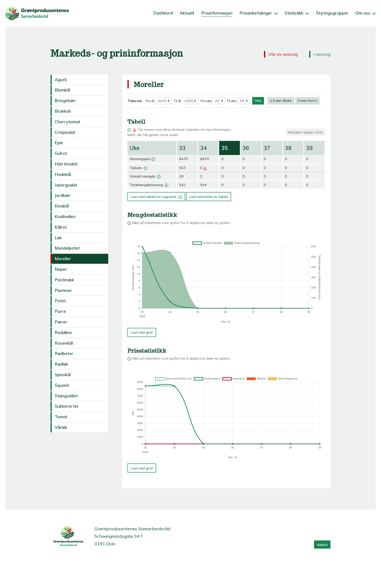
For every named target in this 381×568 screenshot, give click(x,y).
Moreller (63, 258)
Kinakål (62, 206)
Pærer (61, 322)
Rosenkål (64, 343)
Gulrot (61, 153)
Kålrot (61, 227)
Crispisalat (65, 132)
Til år (177, 101)
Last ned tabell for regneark (156, 195)
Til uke (231, 101)
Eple (59, 142)
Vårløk (61, 427)
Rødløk (61, 364)
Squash (62, 385)
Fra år (150, 101)
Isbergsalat (66, 185)
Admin (322, 544)
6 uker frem (306, 101)
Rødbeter (64, 353)
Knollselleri (65, 216)
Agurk (61, 79)
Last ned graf (142, 332)
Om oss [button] (363, 13)
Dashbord (163, 13)
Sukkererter (67, 406)
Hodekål (63, 174)
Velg (258, 101)
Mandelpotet (67, 248)
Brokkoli (63, 111)
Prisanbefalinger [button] (256, 13)
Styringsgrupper (332, 13)
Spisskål (63, 374)
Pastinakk (64, 279)
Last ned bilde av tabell (208, 196)
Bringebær (65, 100)
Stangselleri (66, 395)
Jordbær (63, 195)
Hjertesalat (66, 163)
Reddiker (63, 332)
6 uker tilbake (282, 101)
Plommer (63, 290)
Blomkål (62, 90)
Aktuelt (187, 13)
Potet (60, 300)
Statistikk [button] (294, 13)
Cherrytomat (67, 121)
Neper (61, 269)
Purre (60, 311)
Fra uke (206, 101)
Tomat (61, 416)
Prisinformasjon (216, 13)
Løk (58, 237)
